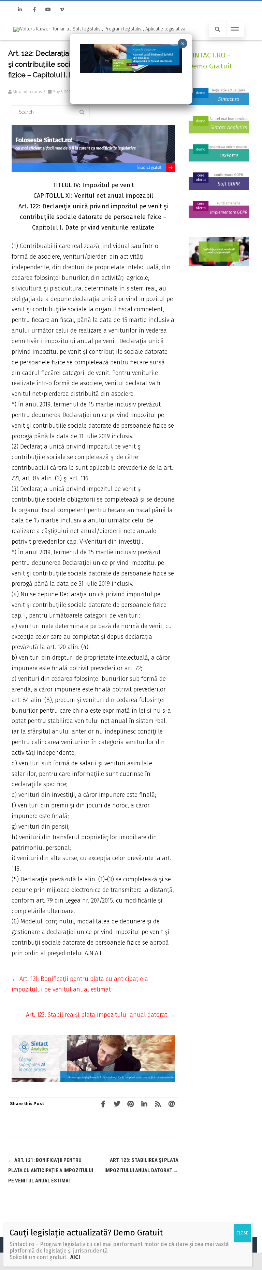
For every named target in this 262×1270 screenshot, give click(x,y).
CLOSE (242, 1233)
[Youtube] (48, 9)
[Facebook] (34, 9)
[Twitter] (117, 1104)
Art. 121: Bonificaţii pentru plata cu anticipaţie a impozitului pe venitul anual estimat (50, 1170)
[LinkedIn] (144, 1104)
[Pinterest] (130, 1104)
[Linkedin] (20, 9)
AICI (74, 1257)
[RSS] (158, 1104)
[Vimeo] (62, 9)
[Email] (171, 1104)
